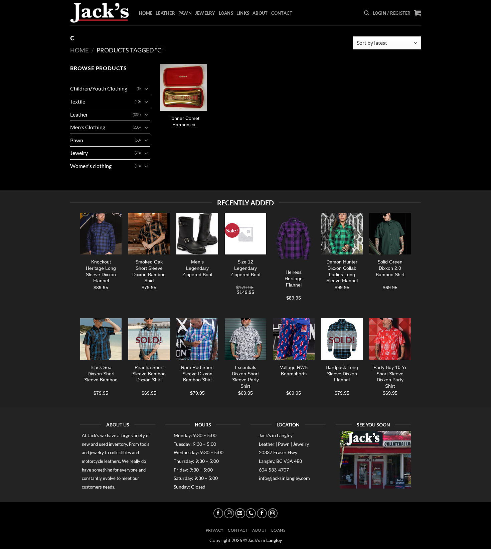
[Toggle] (146, 88)
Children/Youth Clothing (98, 88)
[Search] (366, 13)
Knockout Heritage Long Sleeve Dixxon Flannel (101, 271)
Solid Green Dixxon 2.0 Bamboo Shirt (390, 268)
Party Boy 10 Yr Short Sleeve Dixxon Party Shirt (389, 377)
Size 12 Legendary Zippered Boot (245, 268)
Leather (165, 13)
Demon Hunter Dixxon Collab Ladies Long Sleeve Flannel (342, 271)
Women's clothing (91, 166)
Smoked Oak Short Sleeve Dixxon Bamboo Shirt (149, 271)
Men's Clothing (87, 127)
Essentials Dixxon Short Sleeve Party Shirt (245, 377)
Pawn (185, 13)
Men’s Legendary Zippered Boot (197, 268)
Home (145, 13)
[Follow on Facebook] (218, 513)
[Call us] (251, 513)
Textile (77, 101)
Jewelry (205, 13)
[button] (392, 13)
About (260, 13)
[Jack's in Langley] (99, 12)
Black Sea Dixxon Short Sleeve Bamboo (101, 373)
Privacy (215, 530)
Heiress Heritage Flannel (294, 278)
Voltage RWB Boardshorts (294, 370)
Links (242, 13)
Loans (226, 13)
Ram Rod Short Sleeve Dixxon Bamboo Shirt (197, 373)
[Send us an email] (240, 513)
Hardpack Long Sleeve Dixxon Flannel (342, 373)
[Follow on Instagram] (229, 513)
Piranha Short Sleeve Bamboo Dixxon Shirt (149, 373)
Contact (282, 13)
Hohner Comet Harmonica (183, 121)
